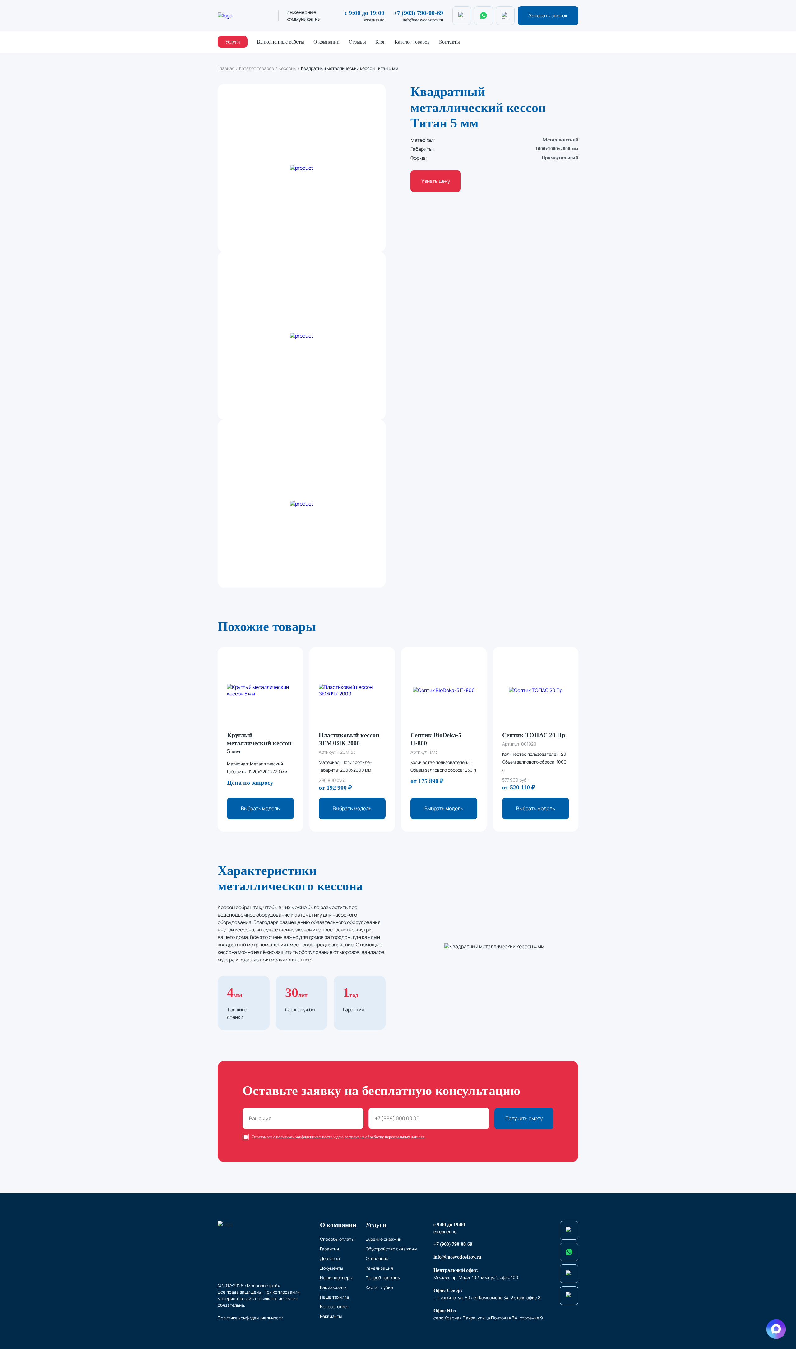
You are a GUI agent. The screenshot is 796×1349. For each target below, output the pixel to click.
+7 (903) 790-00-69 (418, 12)
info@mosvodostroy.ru (423, 20)
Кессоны (287, 68)
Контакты (449, 41)
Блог (380, 41)
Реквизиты (331, 1316)
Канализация (379, 1268)
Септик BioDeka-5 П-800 (435, 739)
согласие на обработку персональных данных (384, 1136)
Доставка (330, 1258)
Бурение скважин (383, 1239)
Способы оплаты (337, 1239)
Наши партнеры (336, 1278)
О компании (326, 41)
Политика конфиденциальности (250, 1318)
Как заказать (333, 1287)
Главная (226, 68)
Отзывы (357, 41)
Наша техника (334, 1297)
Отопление (377, 1258)
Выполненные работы (280, 41)
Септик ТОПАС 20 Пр (533, 735)
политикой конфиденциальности (304, 1136)
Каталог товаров (412, 41)
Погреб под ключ (383, 1278)
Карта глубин (379, 1287)
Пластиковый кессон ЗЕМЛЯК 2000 (349, 739)
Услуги (232, 41)
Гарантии (329, 1249)
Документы (331, 1268)
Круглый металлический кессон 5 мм (259, 743)
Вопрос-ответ (334, 1307)
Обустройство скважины (391, 1249)
